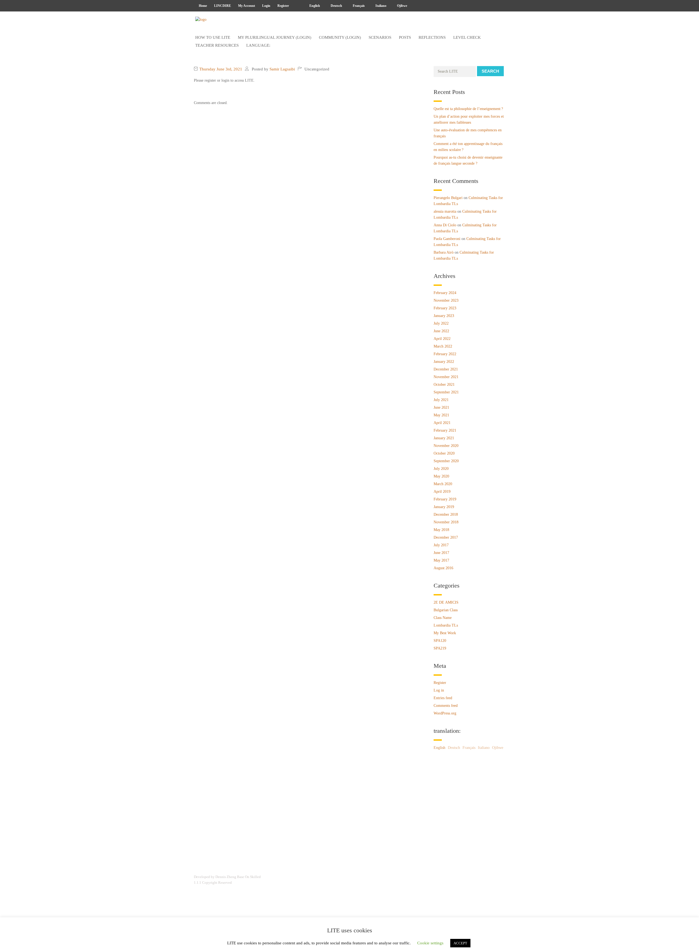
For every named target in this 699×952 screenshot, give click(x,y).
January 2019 (444, 507)
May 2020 (441, 476)
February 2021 (445, 430)
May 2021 (441, 415)
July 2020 (441, 469)
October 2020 (444, 453)
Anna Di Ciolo (445, 225)
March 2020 (443, 484)
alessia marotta (445, 211)
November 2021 (446, 377)
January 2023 (444, 316)
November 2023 (446, 300)
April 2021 (442, 423)
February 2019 (445, 499)
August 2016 (443, 568)
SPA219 (440, 648)
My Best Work (445, 633)
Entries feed (443, 698)
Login (266, 6)
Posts (405, 37)
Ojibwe (401, 6)
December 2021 (446, 369)
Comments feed (446, 706)
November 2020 (446, 446)
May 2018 (441, 530)
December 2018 (446, 514)
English (314, 6)
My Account (246, 6)
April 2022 (442, 339)
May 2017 (441, 560)
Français (358, 6)
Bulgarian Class (446, 610)
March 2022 (443, 346)
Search (490, 71)
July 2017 (441, 545)
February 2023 (445, 308)
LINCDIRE (222, 6)
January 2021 (444, 438)
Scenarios (380, 37)
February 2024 (445, 293)
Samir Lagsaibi (282, 69)
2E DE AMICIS (446, 602)
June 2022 (441, 331)
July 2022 (441, 323)
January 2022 (444, 362)
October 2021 (444, 384)
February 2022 (445, 354)
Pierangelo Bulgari (448, 198)
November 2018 (446, 522)
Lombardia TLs (446, 625)
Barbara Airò (444, 252)
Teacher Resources (217, 45)
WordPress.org (445, 713)
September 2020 (446, 461)
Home (203, 6)
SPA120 (440, 641)
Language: (258, 45)
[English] (297, 6)
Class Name (443, 618)
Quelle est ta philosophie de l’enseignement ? (468, 109)
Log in (439, 690)
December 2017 (446, 537)
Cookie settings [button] (430, 943)
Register (283, 6)
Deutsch (336, 6)
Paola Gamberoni (447, 239)
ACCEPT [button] (460, 943)
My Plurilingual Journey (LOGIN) (274, 37)
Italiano (380, 6)
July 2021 (441, 400)
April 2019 (442, 492)
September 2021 (446, 392)
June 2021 (441, 407)
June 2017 (441, 553)
